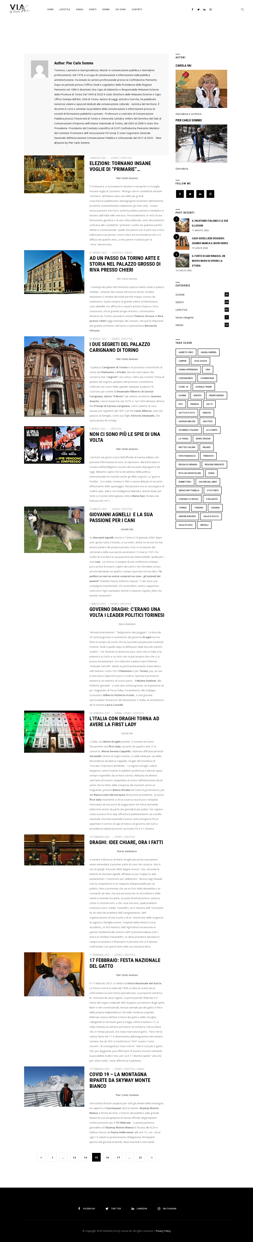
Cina (207, 369)
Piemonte (208, 455)
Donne (182, 395)
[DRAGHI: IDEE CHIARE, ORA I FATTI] (54, 849)
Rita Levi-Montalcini (190, 473)
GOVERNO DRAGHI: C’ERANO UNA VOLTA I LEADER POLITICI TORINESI (126, 612)
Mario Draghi (203, 438)
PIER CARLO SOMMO (189, 120)
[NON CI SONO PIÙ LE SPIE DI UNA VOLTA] (54, 444)
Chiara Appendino (188, 369)
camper (182, 360)
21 (140, 1157)
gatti (209, 404)
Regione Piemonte (214, 464)
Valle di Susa (186, 524)
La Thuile (183, 438)
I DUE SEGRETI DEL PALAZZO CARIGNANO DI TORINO (119, 347)
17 (118, 1157)
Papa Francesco (187, 455)
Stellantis (212, 499)
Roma (211, 473)
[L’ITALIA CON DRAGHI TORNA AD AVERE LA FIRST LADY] (54, 731)
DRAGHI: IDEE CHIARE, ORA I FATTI (126, 842)
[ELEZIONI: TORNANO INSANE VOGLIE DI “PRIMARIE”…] (54, 174)
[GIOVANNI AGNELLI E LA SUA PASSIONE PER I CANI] (54, 529)
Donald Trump (204, 386)
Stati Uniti (213, 490)
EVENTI (93, 9)
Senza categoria (184, 317)
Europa (198, 395)
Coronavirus (186, 378)
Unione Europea (187, 516)
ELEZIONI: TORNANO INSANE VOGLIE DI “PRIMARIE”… (120, 166)
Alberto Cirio (186, 352)
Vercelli (204, 524)
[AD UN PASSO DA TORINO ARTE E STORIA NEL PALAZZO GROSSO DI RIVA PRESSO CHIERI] (54, 271)
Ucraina (215, 507)
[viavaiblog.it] (20, 8)
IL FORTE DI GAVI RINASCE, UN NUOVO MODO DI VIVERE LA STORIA (208, 260)
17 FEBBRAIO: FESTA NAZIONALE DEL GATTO (124, 963)
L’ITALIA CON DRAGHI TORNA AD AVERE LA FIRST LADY (124, 721)
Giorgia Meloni (187, 421)
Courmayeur (207, 378)
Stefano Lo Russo (188, 499)
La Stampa (211, 430)
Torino (183, 507)
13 (74, 1157)
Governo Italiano (189, 430)
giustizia (208, 421)
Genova (207, 412)
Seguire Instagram (138, 1192)
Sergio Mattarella (189, 490)
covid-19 (183, 386)
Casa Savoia (200, 360)
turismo (198, 507)
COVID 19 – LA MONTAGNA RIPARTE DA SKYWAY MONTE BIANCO (119, 1080)
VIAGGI (79, 9)
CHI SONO (120, 9)
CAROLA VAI (183, 65)
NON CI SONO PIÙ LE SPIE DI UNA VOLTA (124, 437)
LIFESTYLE (64, 9)
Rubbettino (185, 481)
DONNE (106, 9)
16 (107, 1157)
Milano (207, 447)
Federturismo (216, 395)
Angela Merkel (209, 352)
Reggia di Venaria (188, 464)
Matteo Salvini (187, 447)
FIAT (181, 404)
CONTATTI (137, 9)
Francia (195, 404)
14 (85, 1157)
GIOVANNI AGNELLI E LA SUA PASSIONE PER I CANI (121, 517)
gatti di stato (187, 412)
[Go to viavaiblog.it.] (107, 36)
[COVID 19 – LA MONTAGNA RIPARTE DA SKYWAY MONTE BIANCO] (54, 1086)
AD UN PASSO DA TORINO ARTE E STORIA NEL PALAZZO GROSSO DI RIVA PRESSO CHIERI (125, 264)
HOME (50, 9)
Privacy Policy (163, 1231)
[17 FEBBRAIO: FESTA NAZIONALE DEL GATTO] (54, 974)
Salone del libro (208, 481)
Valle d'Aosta (211, 516)
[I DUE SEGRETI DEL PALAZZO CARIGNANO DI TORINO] (54, 376)
